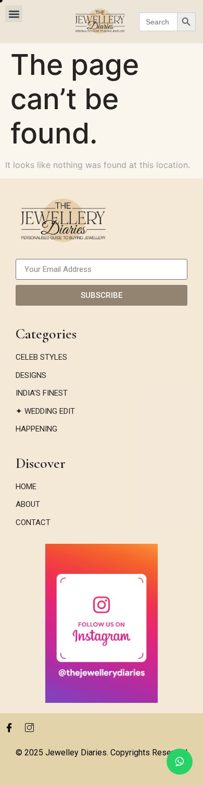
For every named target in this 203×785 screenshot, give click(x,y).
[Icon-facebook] (9, 727)
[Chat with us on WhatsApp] (180, 762)
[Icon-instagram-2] (29, 727)
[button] (13, 13)
